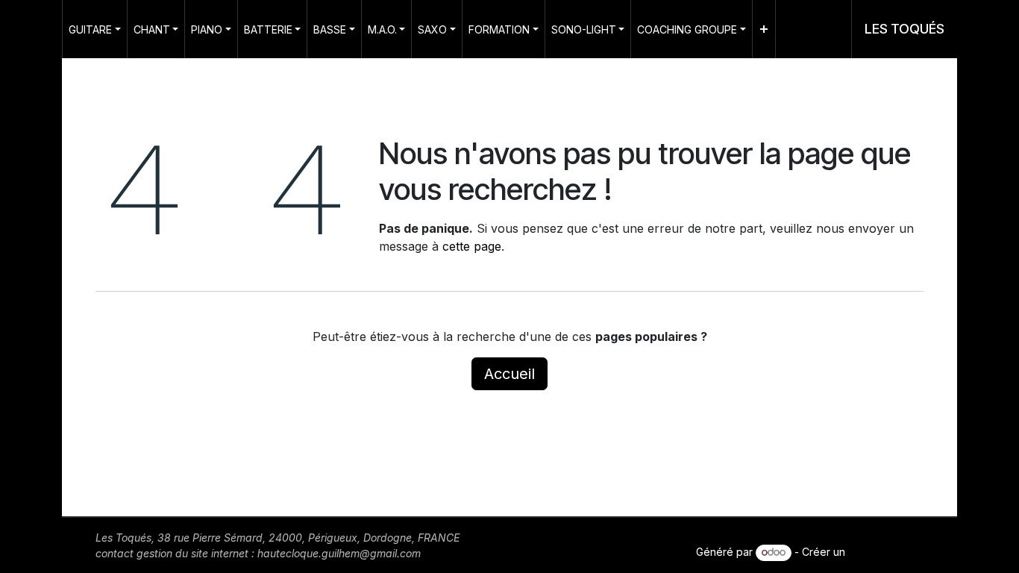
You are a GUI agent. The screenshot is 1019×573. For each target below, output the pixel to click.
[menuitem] (95, 29)
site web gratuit (886, 551)
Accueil (509, 374)
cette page (471, 246)
